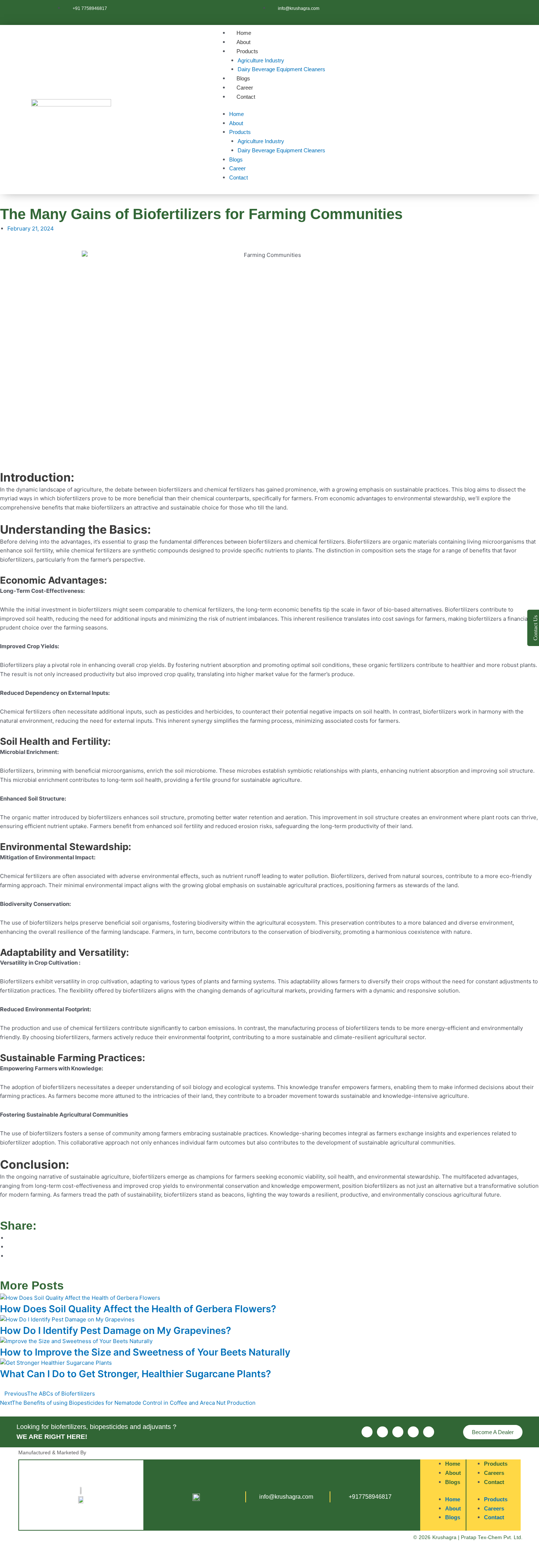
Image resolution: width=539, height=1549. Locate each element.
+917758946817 (370, 1497)
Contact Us (535, 628)
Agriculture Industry (261, 60)
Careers (494, 1473)
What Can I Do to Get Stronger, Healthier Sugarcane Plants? (135, 1373)
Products (247, 51)
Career (244, 87)
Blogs (243, 78)
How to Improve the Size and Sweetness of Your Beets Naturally (145, 1352)
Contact (245, 97)
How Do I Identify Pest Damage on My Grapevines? (115, 1330)
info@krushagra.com (286, 1497)
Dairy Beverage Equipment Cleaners (281, 69)
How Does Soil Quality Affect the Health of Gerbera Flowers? (138, 1308)
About (243, 42)
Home (243, 33)
